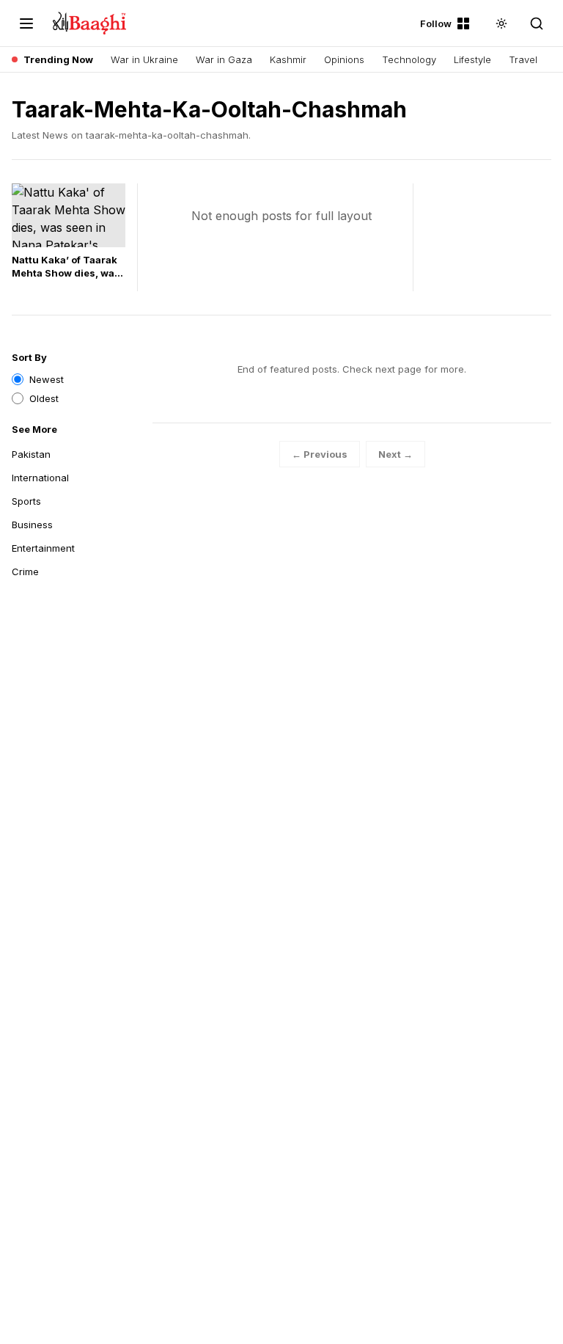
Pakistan (31, 454)
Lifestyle (472, 59)
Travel (523, 59)
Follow (436, 23)
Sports (26, 501)
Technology (409, 59)
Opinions (344, 59)
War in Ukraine (144, 59)
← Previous (319, 454)
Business (32, 524)
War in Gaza (224, 59)
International (40, 477)
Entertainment (43, 548)
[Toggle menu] (26, 23)
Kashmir (288, 59)
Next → (395, 454)
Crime (25, 571)
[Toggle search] (536, 23)
